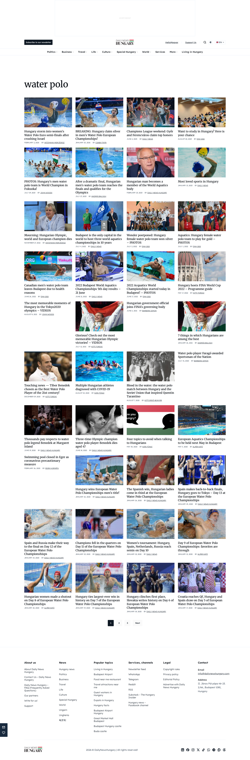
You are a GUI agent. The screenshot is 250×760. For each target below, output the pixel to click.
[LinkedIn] (182, 749)
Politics (51, 51)
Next (137, 623)
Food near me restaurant (107, 679)
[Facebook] (187, 749)
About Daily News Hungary (34, 670)
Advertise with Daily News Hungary (174, 686)
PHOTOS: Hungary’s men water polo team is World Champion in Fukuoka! (46, 185)
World (145, 51)
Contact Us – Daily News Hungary (37, 678)
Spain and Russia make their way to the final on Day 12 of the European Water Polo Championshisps (46, 548)
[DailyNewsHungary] (125, 42)
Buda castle (100, 731)
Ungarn (63, 709)
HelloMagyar (171, 42)
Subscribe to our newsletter (38, 42)
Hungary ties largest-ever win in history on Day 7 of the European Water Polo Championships (98, 600)
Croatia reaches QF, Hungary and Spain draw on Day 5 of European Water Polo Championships (200, 600)
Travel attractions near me (106, 686)
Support (28, 705)
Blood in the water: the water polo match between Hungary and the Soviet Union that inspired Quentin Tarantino (150, 391)
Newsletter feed (137, 669)
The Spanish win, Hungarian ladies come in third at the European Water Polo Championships (150, 492)
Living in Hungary (192, 51)
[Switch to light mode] (211, 42)
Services (160, 51)
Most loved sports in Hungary (198, 181)
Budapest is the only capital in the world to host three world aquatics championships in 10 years (99, 238)
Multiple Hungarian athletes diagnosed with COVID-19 (95, 387)
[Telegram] (213, 749)
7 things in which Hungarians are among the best (201, 337)
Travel (81, 51)
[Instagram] (193, 749)
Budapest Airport (103, 674)
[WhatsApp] (208, 749)
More (172, 51)
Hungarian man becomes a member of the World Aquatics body (147, 185)
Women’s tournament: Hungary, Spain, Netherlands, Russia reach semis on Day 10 (149, 546)
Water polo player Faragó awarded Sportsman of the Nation (200, 355)
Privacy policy (170, 674)
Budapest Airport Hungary (103, 712)
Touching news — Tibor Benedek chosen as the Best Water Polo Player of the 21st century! (47, 389)
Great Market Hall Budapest (103, 719)
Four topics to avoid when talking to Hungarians (149, 440)
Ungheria (64, 715)
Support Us (190, 42)
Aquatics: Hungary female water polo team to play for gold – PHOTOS (199, 238)
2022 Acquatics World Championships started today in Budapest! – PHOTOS (148, 289)
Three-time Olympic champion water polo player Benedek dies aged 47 (96, 442)
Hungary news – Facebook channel (138, 704)
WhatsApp (134, 674)
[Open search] (204, 42)
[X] (198, 749)
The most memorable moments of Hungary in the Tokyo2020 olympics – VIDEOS (47, 306)
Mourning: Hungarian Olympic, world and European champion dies (48, 237)
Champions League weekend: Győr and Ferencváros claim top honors (150, 133)
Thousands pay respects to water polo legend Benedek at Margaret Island (46, 442)
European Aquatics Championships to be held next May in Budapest (201, 440)
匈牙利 (62, 720)
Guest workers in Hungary (103, 694)
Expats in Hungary (104, 700)
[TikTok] (203, 749)
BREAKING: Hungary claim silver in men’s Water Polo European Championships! (98, 135)
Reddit (132, 684)
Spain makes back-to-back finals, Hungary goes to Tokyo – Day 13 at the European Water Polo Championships (201, 494)
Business (67, 51)
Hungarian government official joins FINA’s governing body (148, 304)
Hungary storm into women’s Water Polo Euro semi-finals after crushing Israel (46, 135)
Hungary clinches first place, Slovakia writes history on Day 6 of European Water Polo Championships (150, 602)
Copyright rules (171, 669)
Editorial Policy (171, 679)
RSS (130, 689)
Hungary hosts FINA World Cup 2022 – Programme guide (199, 287)
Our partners (31, 695)
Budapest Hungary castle (107, 726)
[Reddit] (219, 749)
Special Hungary (126, 51)
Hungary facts (101, 705)
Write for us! (30, 700)
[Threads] (224, 749)
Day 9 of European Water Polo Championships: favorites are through (198, 546)
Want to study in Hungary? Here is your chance (201, 133)
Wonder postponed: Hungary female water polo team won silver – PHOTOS (150, 238)
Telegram (133, 679)
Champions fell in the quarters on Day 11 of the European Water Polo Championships (98, 546)
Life (93, 51)
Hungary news (67, 669)
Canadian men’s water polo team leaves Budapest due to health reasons (46, 289)
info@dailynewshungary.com (213, 673)
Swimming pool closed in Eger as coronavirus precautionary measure (46, 460)
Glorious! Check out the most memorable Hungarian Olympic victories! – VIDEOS (97, 339)
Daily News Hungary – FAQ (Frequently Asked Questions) (36, 688)
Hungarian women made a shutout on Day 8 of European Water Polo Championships (47, 600)
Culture (106, 51)
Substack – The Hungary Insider (141, 696)
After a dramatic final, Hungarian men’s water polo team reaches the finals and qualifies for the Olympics (99, 187)
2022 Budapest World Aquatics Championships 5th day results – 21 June (98, 289)
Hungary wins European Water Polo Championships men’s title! (97, 491)
